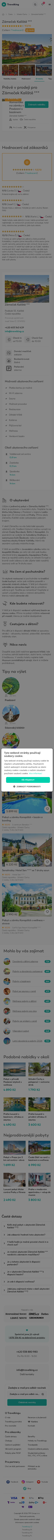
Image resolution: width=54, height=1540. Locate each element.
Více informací (35, 773)
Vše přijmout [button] (28, 780)
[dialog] (27, 770)
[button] (27, 786)
